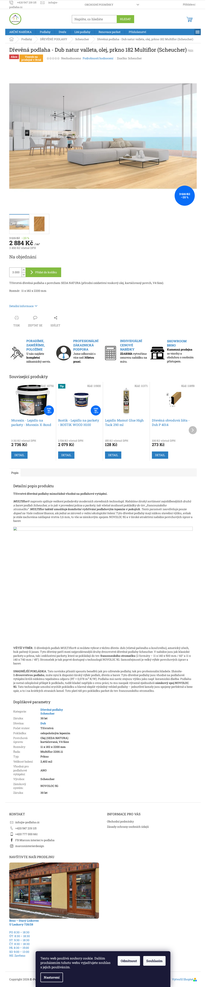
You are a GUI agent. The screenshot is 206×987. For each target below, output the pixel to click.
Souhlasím (154, 961)
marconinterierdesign (29, 846)
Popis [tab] (15, 473)
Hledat (125, 19)
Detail (19, 455)
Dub (43, 723)
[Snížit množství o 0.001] (24, 274)
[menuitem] (20, 32)
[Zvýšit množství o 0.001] (24, 270)
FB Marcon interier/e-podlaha (35, 840)
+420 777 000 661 (26, 834)
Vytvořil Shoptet (182, 979)
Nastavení (52, 977)
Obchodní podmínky (99, 4)
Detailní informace (21, 306)
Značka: (129, 58)
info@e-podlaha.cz (27, 822)
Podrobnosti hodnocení (98, 58)
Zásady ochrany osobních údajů (128, 827)
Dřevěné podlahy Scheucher (51, 711)
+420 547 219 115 (25, 828)
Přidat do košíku (46, 272)
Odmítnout (129, 961)
